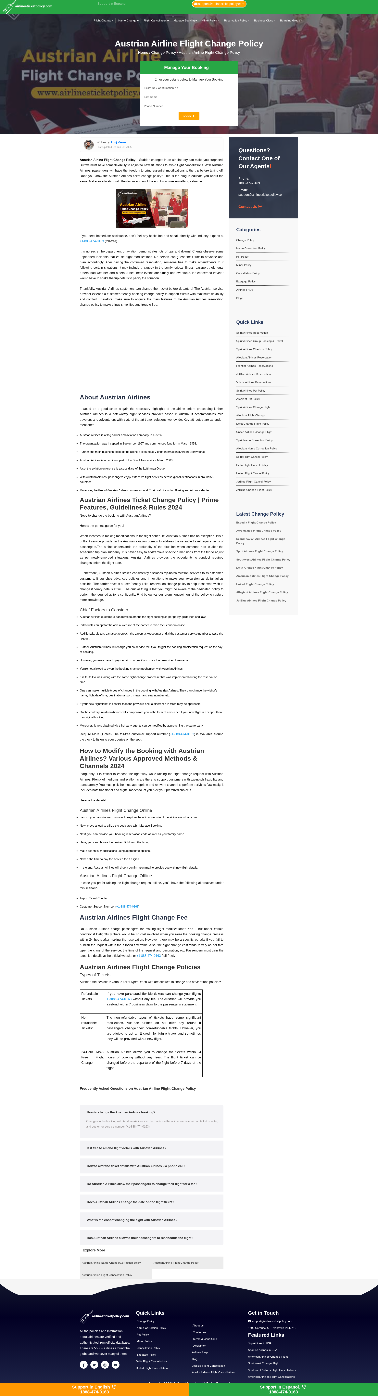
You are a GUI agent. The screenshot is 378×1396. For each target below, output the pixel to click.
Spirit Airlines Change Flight (253, 407)
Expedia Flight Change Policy (256, 522)
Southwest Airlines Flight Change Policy (263, 559)
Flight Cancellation (155, 20)
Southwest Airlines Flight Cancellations (272, 1370)
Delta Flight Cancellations (152, 1361)
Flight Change (102, 20)
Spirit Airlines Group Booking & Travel (259, 341)
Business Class (263, 20)
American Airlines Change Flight (268, 1356)
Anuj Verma (118, 142)
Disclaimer (199, 1345)
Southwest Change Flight (263, 1363)
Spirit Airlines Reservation (252, 332)
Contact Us (248, 207)
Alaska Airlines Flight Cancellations (213, 1372)
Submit (189, 115)
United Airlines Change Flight (254, 431)
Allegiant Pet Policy (248, 398)
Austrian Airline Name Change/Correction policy (111, 1262)
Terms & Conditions (205, 1338)
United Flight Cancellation (152, 1368)
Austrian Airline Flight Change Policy (209, 52)
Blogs (239, 298)
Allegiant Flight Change (250, 415)
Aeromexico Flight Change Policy (258, 530)
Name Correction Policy (251, 248)
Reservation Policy (235, 20)
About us (198, 1325)
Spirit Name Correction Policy (254, 440)
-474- (120, 999)
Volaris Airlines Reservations (253, 382)
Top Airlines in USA (259, 1343)
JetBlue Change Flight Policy (254, 489)
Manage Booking (184, 20)
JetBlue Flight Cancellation (208, 1365)
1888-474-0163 (249, 183)
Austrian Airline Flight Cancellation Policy (107, 1274)
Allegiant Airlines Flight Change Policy (262, 592)
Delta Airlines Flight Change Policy (259, 567)
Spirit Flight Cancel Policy (252, 456)
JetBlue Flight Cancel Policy (253, 481)
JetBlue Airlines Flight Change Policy (261, 600)
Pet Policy (242, 256)
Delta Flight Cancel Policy (252, 465)
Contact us (199, 1332)
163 (129, 999)
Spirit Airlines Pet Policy (250, 390)
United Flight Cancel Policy (253, 473)
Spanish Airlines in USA (262, 1349)
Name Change (127, 20)
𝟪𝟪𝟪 (113, 999)
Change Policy (245, 240)
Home (143, 52)
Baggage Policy (246, 281)
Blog (194, 1359)
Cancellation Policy (248, 273)
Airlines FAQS (244, 289)
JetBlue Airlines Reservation (253, 374)
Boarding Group (290, 20)
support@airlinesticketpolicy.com (261, 194)
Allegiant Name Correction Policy (256, 448)
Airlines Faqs (200, 1352)
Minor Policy (209, 20)
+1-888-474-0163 (92, 241)
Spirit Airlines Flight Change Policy (259, 551)
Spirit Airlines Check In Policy (254, 349)
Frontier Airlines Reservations (254, 365)
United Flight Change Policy (255, 584)
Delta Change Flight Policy (252, 423)
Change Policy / (164, 52)
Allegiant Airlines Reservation (254, 357)
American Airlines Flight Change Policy (262, 575)
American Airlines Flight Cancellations (271, 1376)
